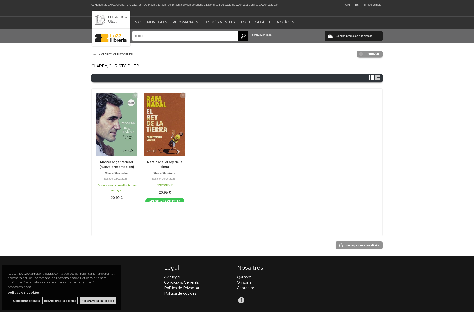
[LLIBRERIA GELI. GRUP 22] (111, 44)
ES (357, 4)
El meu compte (372, 4)
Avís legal (172, 277)
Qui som (244, 277)
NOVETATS (157, 22)
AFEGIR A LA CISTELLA (165, 201)
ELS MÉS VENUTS (219, 22)
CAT (347, 4)
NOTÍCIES (285, 22)
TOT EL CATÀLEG (256, 22)
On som (244, 282)
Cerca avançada (261, 34)
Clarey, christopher (116, 173)
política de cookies (24, 292)
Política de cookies (180, 293)
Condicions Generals (181, 282)
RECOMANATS (185, 22)
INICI (138, 22)
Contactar (245, 288)
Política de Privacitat (181, 288)
